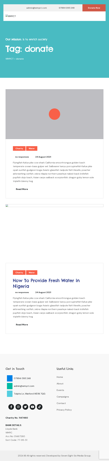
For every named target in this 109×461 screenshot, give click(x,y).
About (60, 383)
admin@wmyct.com (36, 8)
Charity (19, 148)
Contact (61, 403)
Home (60, 377)
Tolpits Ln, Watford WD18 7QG (29, 393)
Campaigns (63, 396)
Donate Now (94, 8)
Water (32, 148)
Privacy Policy (64, 409)
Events (60, 390)
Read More (21, 189)
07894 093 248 (67, 8)
